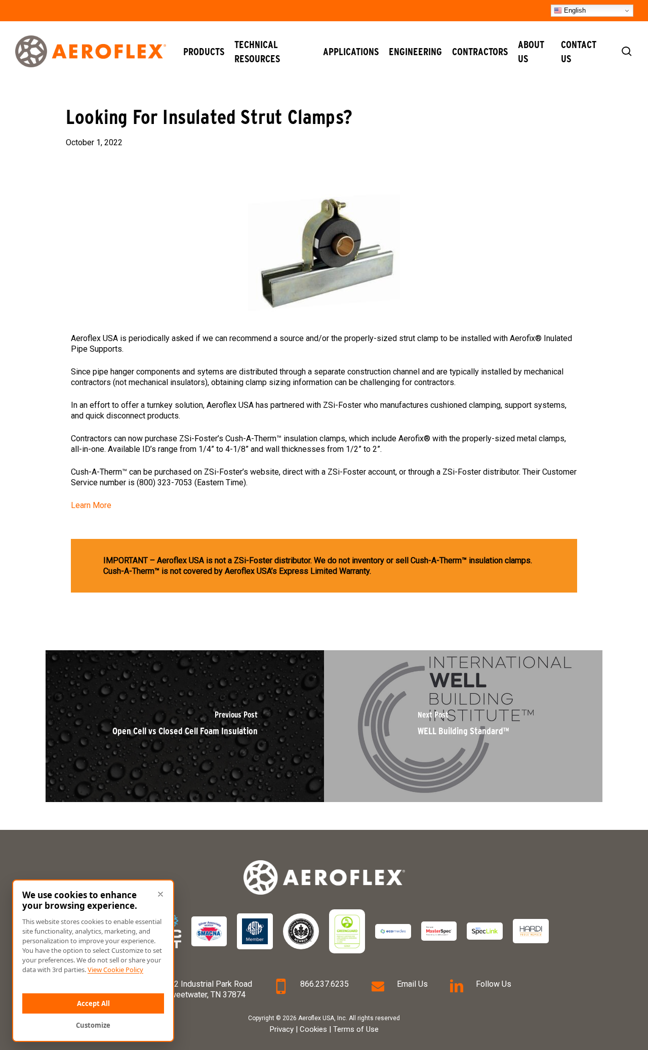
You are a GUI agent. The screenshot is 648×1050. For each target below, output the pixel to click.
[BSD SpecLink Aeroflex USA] (485, 931)
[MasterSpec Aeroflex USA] (439, 931)
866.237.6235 (324, 984)
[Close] (160, 894)
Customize (93, 1025)
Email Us (412, 984)
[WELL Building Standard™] (463, 726)
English (574, 10)
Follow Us (493, 984)
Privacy (282, 1029)
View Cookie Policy (115, 969)
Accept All (93, 1003)
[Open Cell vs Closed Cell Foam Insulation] (185, 726)
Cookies (313, 1029)
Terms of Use (356, 1029)
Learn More (91, 505)
